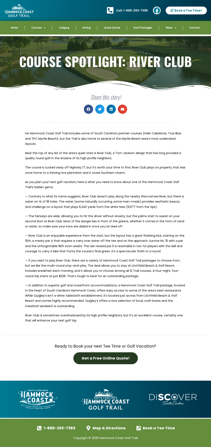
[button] (88, 109)
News (169, 27)
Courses (36, 27)
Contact (194, 27)
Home (14, 27)
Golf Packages (143, 27)
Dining (86, 27)
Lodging (64, 27)
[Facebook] (157, 10)
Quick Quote (112, 27)
